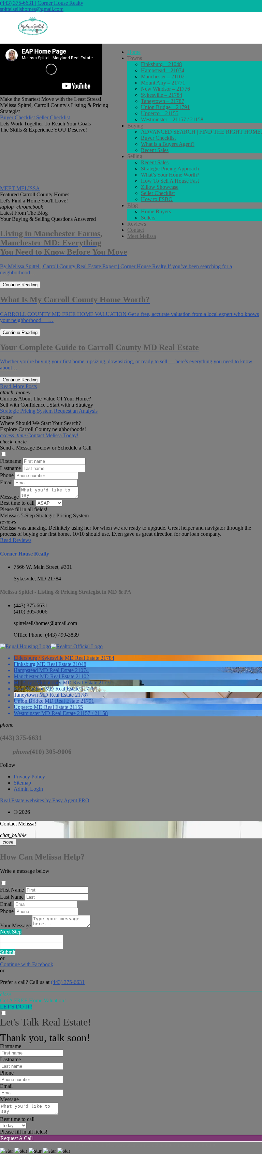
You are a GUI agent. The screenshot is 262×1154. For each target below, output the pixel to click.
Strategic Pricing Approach (170, 168)
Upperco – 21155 (159, 113)
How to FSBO (157, 199)
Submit (7, 952)
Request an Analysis (76, 411)
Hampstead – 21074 (162, 70)
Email (6, 482)
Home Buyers (156, 211)
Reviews (136, 224)
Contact (135, 230)
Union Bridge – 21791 (165, 107)
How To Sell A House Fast (170, 181)
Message (9, 497)
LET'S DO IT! (16, 1006)
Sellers (148, 218)
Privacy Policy (29, 776)
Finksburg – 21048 (161, 64)
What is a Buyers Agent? (167, 144)
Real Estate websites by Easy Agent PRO (44, 800)
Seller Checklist (158, 193)
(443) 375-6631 (30, 605)
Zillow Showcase (159, 187)
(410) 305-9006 (30, 611)
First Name (12, 890)
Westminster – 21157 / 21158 (172, 119)
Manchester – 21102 (163, 76)
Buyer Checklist (158, 138)
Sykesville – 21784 (161, 95)
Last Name (12, 897)
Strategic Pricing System (27, 411)
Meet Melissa (141, 236)
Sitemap (22, 783)
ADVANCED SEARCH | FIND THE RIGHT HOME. (201, 132)
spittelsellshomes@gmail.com (31, 9)
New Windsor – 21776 (165, 89)
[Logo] (131, 28)
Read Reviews (15, 540)
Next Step (10, 932)
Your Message (15, 925)
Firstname (10, 461)
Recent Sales (155, 150)
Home (134, 52)
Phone (7, 475)
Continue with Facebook (26, 964)
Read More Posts (18, 386)
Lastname (10, 468)
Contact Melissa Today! (39, 435)
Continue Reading (20, 284)
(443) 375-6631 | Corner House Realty (41, 3)
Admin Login (28, 789)
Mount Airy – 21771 (163, 83)
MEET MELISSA (20, 188)
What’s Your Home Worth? (170, 175)
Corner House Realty (24, 554)
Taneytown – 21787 (162, 101)
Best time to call (17, 503)
